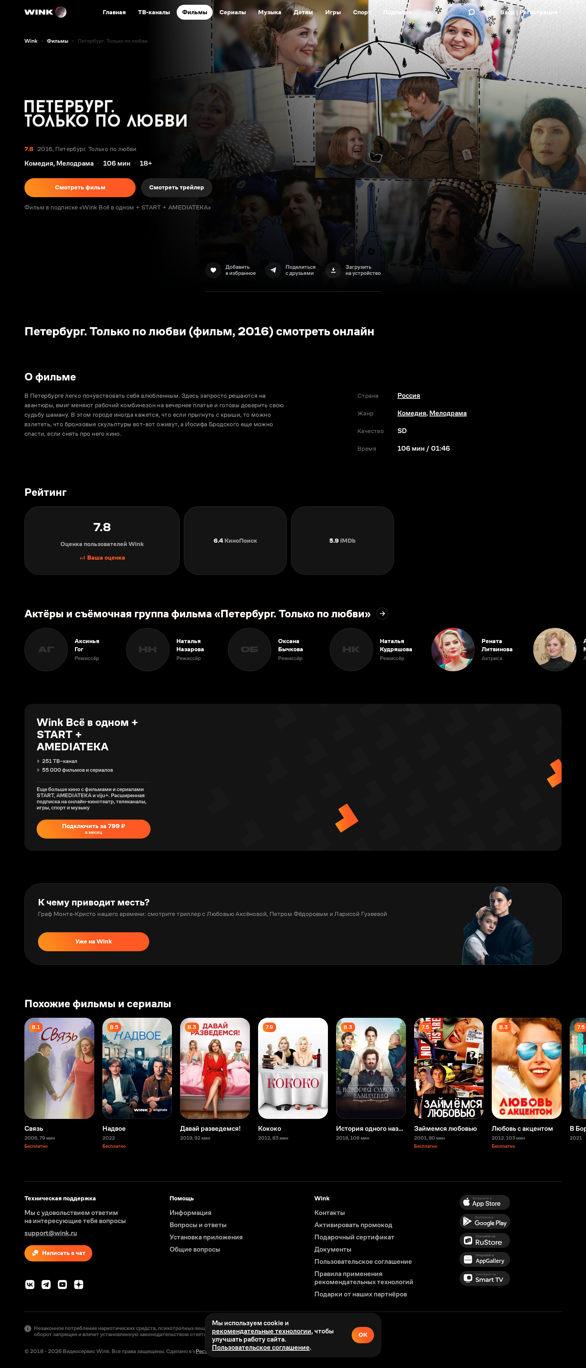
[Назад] (12, 649)
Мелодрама (448, 413)
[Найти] (472, 12)
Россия (408, 395)
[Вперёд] (574, 649)
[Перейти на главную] (45, 12)
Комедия (411, 413)
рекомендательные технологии (261, 1331)
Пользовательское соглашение (261, 1347)
